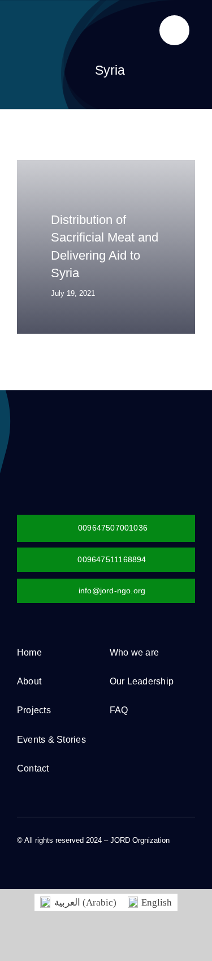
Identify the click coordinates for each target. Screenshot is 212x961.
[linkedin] (92, 851)
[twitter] (38, 851)
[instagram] (56, 851)
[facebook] (20, 851)
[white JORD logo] (82, 429)
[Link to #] (174, 30)
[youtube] (74, 851)
